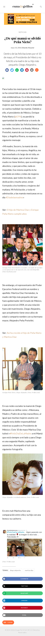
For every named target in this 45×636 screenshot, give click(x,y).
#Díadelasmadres (14, 197)
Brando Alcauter (28, 48)
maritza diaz (29, 570)
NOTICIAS (22, 32)
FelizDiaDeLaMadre (20, 433)
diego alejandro (15, 570)
